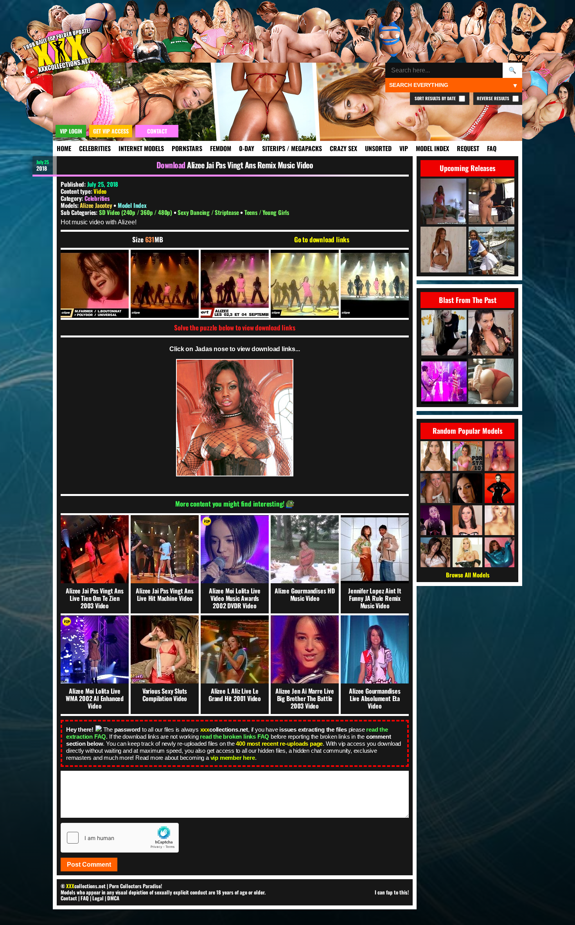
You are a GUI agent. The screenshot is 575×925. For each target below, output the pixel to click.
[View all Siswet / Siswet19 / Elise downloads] (499, 520)
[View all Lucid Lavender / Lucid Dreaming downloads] (435, 520)
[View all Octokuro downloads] (499, 456)
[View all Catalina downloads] (467, 456)
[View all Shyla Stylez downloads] (467, 552)
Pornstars (187, 148)
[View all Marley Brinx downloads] (467, 488)
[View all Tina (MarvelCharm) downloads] (435, 552)
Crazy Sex (343, 148)
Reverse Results (493, 98)
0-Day (246, 148)
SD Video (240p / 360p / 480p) (136, 212)
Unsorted (378, 148)
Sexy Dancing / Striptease (209, 212)
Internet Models (141, 148)
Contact (69, 898)
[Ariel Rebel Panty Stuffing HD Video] (491, 382)
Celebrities (95, 148)
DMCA (113, 898)
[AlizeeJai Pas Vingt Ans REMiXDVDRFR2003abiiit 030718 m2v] (95, 284)
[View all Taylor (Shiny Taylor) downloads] (499, 552)
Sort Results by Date (436, 98)
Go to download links (321, 239)
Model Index (432, 148)
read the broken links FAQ (234, 736)
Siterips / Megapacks (292, 148)
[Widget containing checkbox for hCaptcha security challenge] (120, 838)
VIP (403, 148)
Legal (98, 898)
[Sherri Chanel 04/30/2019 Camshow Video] (444, 333)
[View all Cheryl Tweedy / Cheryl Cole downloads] (499, 488)
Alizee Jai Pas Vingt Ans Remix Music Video (250, 165)
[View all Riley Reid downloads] (435, 456)
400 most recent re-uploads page (279, 743)
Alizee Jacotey (96, 205)
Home (64, 148)
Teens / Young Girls (266, 212)
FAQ (491, 148)
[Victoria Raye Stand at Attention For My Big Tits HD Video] (491, 333)
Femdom (220, 148)
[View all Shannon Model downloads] (435, 488)
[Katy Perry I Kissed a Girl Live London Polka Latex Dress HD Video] (444, 382)
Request (468, 148)
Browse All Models (467, 574)
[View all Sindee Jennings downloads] (467, 520)
